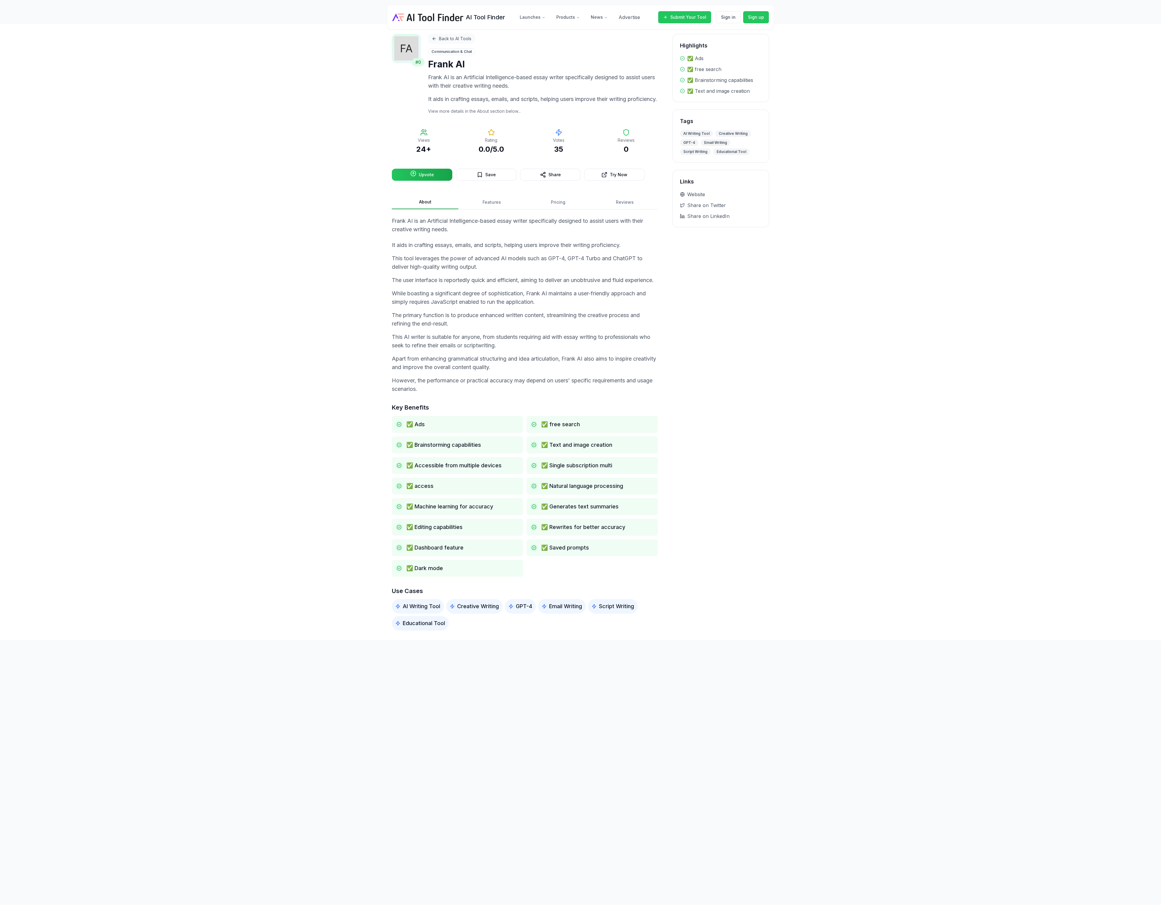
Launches (530, 17)
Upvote (426, 174)
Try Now (618, 174)
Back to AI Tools (455, 38)
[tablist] (525, 202)
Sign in (728, 17)
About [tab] (425, 201)
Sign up (756, 17)
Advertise (629, 17)
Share (554, 174)
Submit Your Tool (688, 17)
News (597, 17)
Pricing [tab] (558, 202)
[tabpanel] (525, 424)
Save (490, 174)
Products (565, 17)
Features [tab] (492, 202)
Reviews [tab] (625, 202)
